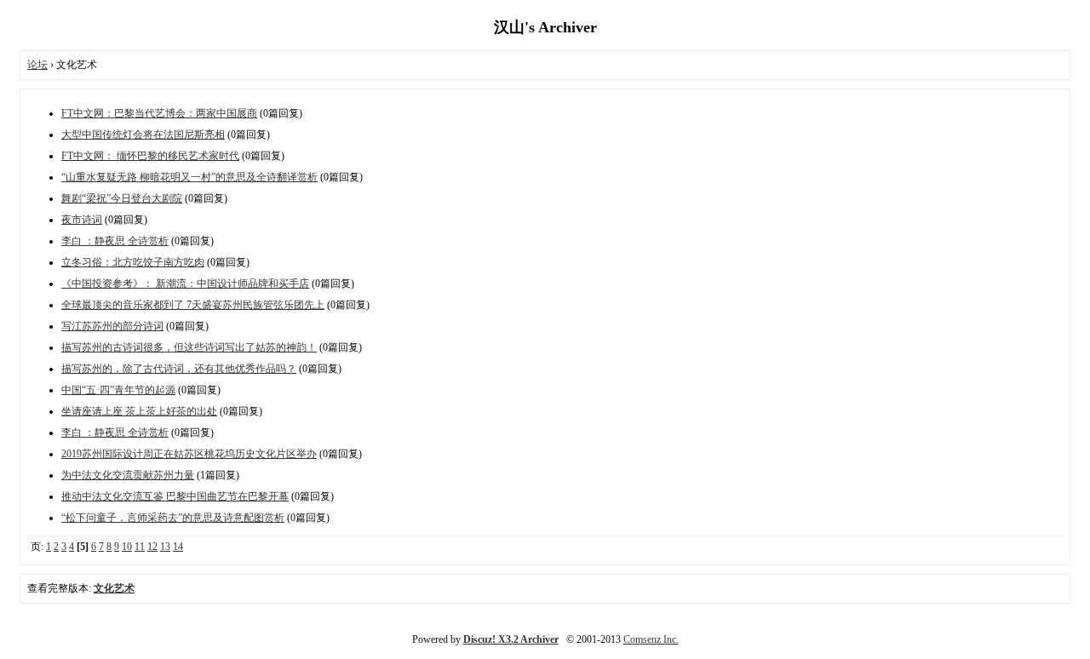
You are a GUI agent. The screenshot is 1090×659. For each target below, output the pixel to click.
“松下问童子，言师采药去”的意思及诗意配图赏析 (172, 518)
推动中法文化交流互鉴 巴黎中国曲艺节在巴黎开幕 (175, 496)
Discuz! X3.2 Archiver (511, 639)
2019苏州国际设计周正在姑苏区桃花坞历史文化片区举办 (189, 454)
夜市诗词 (81, 220)
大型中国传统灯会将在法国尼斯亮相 (143, 134)
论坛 (37, 65)
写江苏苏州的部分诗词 (112, 326)
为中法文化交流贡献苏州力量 (127, 475)
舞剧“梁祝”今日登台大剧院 (121, 198)
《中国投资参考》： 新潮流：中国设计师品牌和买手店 (185, 283)
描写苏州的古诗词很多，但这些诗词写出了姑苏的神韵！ (189, 347)
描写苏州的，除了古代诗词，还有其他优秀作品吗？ (178, 369)
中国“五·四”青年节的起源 (118, 390)
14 (178, 547)
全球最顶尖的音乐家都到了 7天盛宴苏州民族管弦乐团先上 (192, 305)
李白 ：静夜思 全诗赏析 (115, 241)
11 (140, 547)
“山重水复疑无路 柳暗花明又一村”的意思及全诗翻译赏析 (189, 177)
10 (127, 547)
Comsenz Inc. (651, 639)
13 (165, 547)
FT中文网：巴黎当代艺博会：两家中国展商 (159, 113)
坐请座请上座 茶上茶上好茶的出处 (139, 411)
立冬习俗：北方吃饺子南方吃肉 (132, 262)
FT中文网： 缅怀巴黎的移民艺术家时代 (150, 156)
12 (152, 547)
